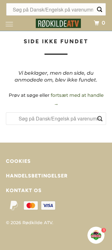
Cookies (18, 161)
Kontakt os (24, 190)
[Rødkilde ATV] (58, 22)
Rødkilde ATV (37, 222)
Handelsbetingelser (37, 176)
